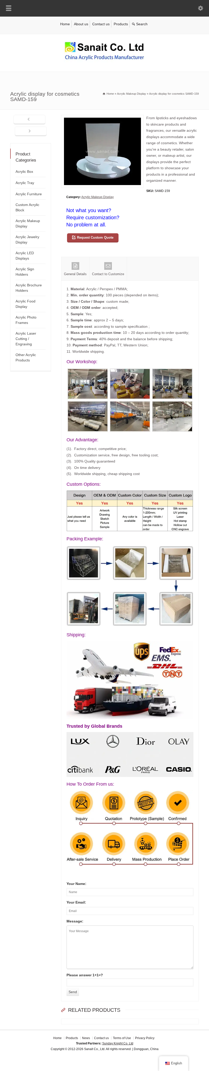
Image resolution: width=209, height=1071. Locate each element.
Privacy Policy (144, 1038)
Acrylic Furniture (29, 194)
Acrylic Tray (25, 183)
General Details (75, 274)
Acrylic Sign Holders (25, 271)
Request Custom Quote (95, 237)
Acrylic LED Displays (25, 255)
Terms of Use (122, 1038)
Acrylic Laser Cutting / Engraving (26, 338)
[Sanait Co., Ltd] (104, 61)
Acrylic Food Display (25, 304)
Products (121, 24)
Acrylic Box (24, 171)
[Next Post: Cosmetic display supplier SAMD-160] (31, 131)
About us (81, 24)
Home (65, 24)
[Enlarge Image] (102, 118)
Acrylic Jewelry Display (27, 239)
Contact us (101, 24)
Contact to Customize (108, 274)
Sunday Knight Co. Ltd (117, 1043)
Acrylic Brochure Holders (29, 288)
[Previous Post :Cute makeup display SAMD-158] (29, 120)
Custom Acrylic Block (27, 207)
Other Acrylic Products (26, 357)
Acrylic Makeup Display (97, 197)
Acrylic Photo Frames (26, 320)
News (86, 1038)
